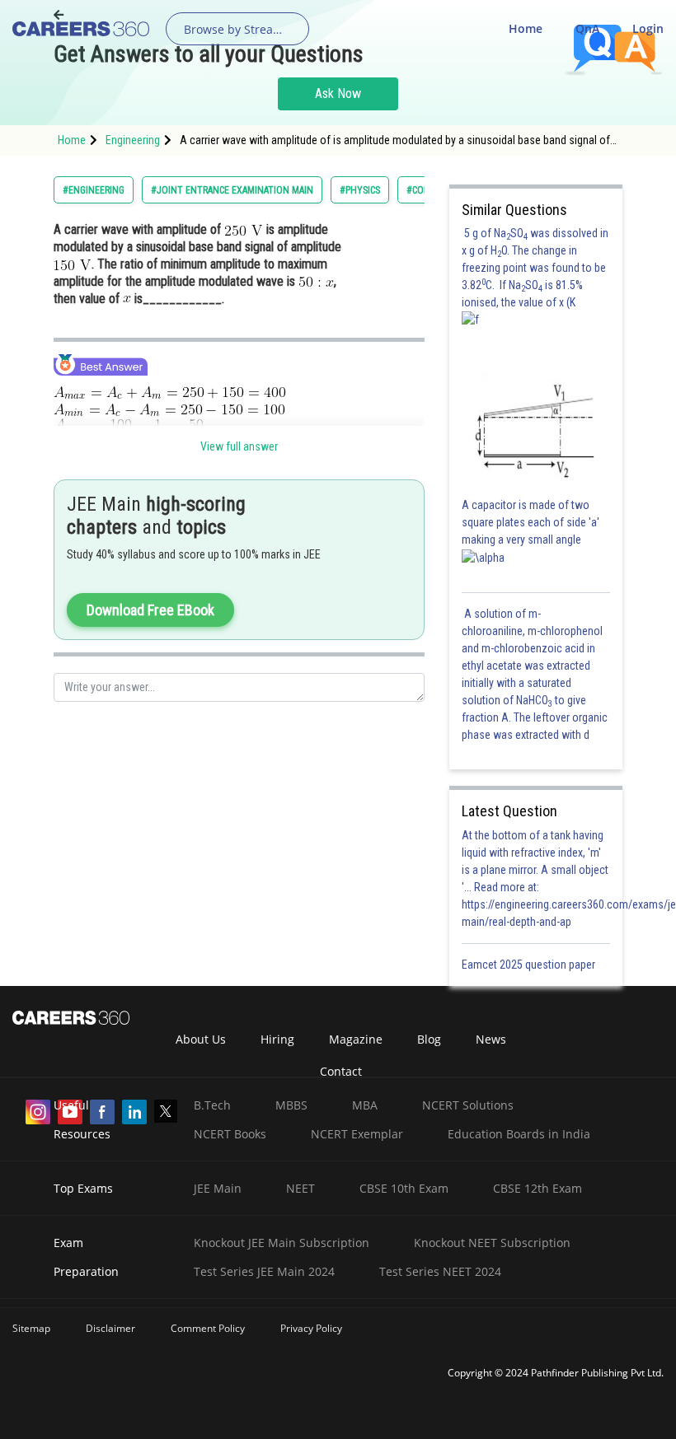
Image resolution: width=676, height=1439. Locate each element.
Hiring (277, 1039)
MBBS (291, 1105)
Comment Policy (208, 1328)
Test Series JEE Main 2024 (264, 1271)
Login (648, 28)
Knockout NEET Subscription (492, 1242)
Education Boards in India (519, 1134)
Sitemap (31, 1328)
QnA (587, 28)
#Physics (360, 190)
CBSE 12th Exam (537, 1188)
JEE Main (218, 1188)
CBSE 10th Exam (403, 1188)
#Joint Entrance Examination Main (232, 190)
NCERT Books (230, 1134)
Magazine (356, 1039)
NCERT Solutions (468, 1105)
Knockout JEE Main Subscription (281, 1242)
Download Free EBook (150, 610)
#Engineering (93, 190)
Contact (341, 1071)
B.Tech (212, 1105)
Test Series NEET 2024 (440, 1271)
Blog (429, 1039)
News (491, 1039)
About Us (201, 1039)
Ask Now (338, 93)
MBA (365, 1105)
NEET (300, 1188)
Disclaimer (110, 1328)
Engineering (133, 140)
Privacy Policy (311, 1328)
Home (525, 28)
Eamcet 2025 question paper (530, 964)
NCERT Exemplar (357, 1134)
